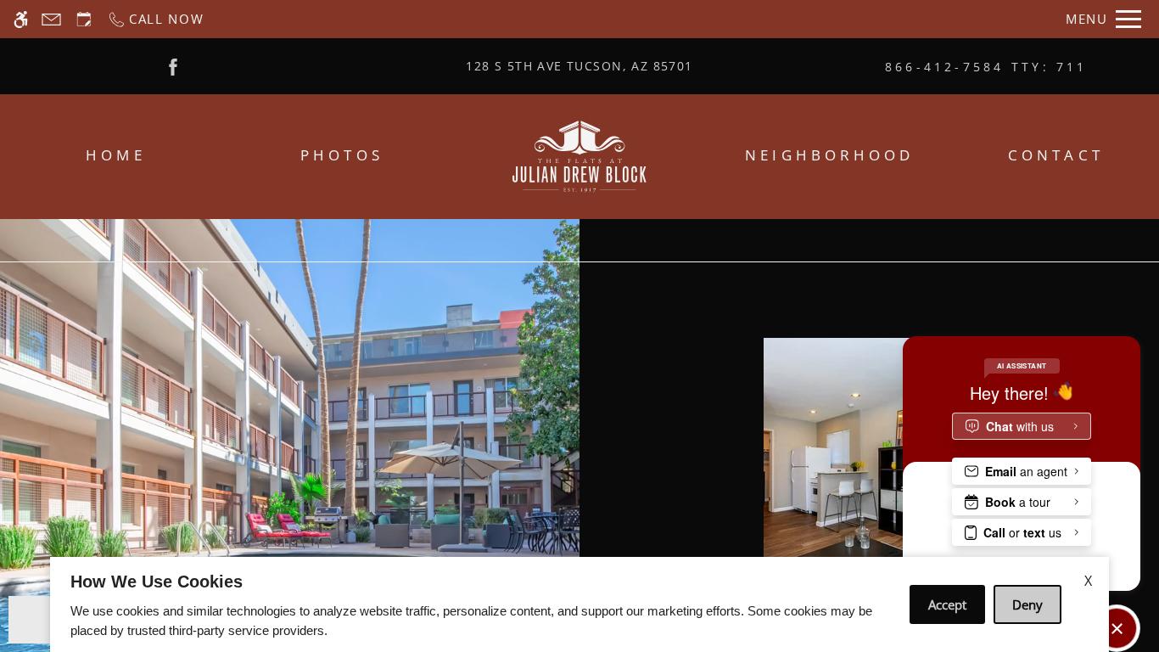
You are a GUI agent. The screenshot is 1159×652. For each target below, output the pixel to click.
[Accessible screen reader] (21, 19)
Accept (947, 604)
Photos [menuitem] (342, 155)
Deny (1027, 604)
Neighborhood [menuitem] (829, 155)
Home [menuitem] (115, 155)
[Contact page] (51, 19)
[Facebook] (173, 66)
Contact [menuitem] (1056, 155)
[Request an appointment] (84, 19)
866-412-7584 (986, 67)
